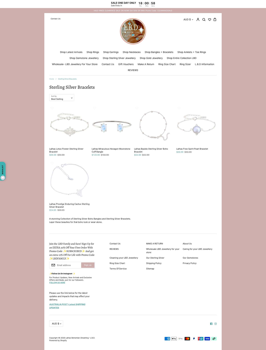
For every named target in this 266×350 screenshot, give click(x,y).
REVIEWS (133, 70)
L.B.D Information (204, 64)
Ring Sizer (185, 64)
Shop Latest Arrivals (71, 52)
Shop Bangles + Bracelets (159, 52)
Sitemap (150, 268)
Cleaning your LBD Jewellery (124, 257)
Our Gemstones (190, 257)
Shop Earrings (111, 52)
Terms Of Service (118, 268)
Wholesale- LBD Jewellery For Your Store (75, 64)
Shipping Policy (153, 263)
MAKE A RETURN (154, 243)
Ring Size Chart (167, 64)
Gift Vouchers (126, 64)
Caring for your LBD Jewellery (197, 249)
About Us (187, 243)
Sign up (88, 265)
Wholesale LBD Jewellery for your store (162, 251)
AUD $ (187, 19)
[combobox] (61, 97)
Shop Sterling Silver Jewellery (119, 58)
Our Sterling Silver (155, 257)
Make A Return (146, 64)
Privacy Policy (189, 263)
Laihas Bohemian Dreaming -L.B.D (80, 338)
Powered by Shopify (58, 340)
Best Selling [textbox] (57, 99)
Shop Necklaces (132, 52)
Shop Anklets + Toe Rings (191, 52)
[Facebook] (210, 323)
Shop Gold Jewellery (151, 58)
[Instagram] (214, 323)
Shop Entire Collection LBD (181, 58)
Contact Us (108, 64)
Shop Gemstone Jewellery (84, 58)
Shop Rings (93, 52)
